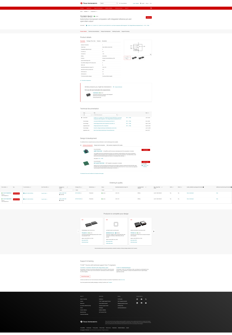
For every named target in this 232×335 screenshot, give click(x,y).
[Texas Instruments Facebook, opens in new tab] (141, 299)
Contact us (101, 299)
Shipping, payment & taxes (123, 303)
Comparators (93, 11)
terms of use (122, 279)
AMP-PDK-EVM (98, 151)
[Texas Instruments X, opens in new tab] (146, 299)
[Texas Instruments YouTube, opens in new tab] (146, 303)
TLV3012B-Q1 (96, 92)
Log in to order (146, 161)
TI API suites (120, 299)
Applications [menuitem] (89, 8)
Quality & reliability (102, 309)
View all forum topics (85, 276)
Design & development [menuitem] (98, 8)
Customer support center (103, 305)
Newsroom (82, 303)
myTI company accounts (122, 301)
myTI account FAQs (102, 312)
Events (81, 307)
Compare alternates (118, 86)
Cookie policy (88, 327)
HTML (148, 25)
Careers (81, 301)
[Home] (88, 3)
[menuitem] (151, 8)
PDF (145, 25)
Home (81, 11)
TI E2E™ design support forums (105, 301)
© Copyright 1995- (84, 329)
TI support (110, 282)
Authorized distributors (122, 307)
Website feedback (121, 327)
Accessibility (82, 327)
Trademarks (114, 327)
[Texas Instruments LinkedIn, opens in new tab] (137, 303)
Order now (149, 17)
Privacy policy (95, 327)
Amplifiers (86, 11)
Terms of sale (101, 327)
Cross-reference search (103, 303)
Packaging (101, 307)
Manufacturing (83, 312)
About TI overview (83, 299)
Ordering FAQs (120, 305)
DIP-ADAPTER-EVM (99, 163)
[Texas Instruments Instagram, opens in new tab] (137, 299)
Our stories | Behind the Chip (85, 305)
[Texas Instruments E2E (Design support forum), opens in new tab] (141, 303)
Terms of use (108, 327)
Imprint (127, 327)
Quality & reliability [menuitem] (108, 8)
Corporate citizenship (84, 314)
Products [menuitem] (82, 8)
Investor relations (83, 309)
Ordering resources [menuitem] (118, 8)
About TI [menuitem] (126, 8)
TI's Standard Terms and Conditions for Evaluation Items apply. (92, 173)
